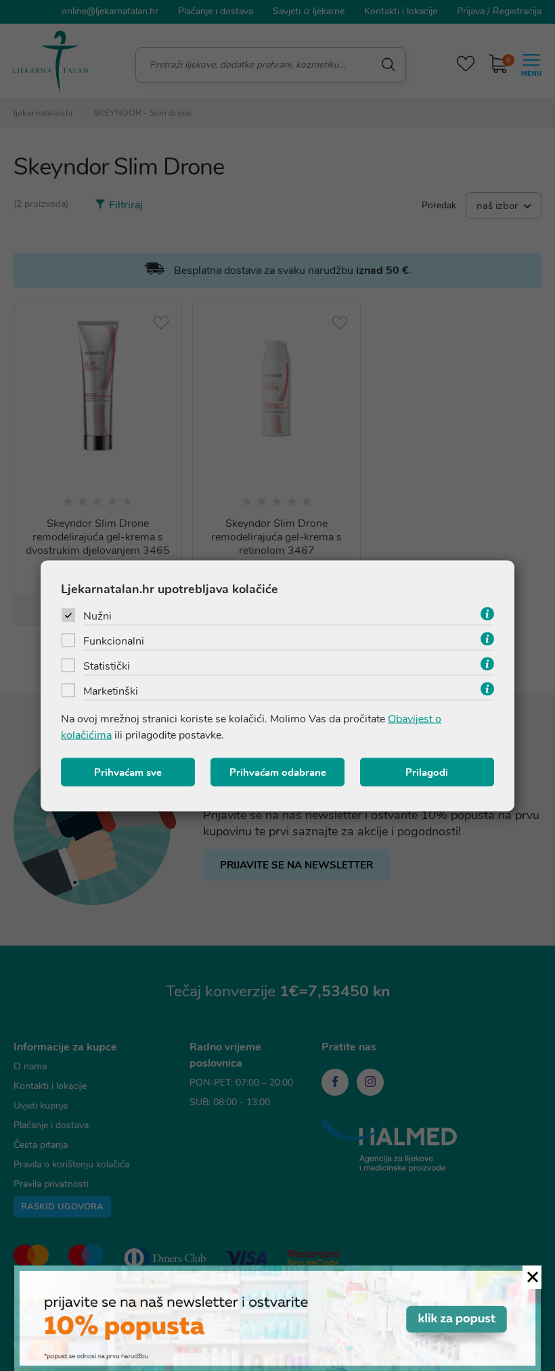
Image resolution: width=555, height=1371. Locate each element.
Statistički (106, 665)
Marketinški (110, 690)
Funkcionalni (113, 640)
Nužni (97, 615)
